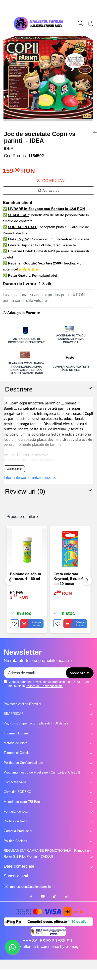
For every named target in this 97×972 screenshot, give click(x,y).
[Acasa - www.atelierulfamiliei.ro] (38, 23)
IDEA (8, 148)
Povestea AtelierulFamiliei (22, 704)
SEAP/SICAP (14, 713)
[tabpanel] (48, 80)
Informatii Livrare (16, 733)
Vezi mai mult (14, 468)
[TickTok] (54, 896)
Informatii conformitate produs (30, 477)
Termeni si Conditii (17, 753)
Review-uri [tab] (25, 491)
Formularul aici (44, 275)
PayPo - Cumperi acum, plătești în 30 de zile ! (37, 723)
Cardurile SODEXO (17, 792)
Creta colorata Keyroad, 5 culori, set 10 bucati (68, 578)
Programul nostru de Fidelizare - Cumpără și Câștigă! (42, 772)
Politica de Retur (16, 821)
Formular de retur (16, 811)
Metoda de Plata (15, 743)
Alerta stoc (51, 191)
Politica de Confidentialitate (44, 686)
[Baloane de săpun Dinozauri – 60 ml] (26, 548)
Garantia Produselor (18, 831)
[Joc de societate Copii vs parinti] (48, 80)
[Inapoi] (93, 132)
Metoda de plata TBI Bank (23, 802)
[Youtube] (43, 896)
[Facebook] (31, 896)
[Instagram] (66, 896)
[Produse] (6, 25)
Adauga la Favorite (23, 313)
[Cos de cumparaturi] (90, 24)
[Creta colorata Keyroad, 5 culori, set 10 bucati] (70, 548)
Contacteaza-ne (15, 782)
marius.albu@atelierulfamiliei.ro (32, 887)
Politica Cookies (15, 841)
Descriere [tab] (19, 389)
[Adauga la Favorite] (14, 623)
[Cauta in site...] (80, 24)
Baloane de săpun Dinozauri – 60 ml (25, 576)
